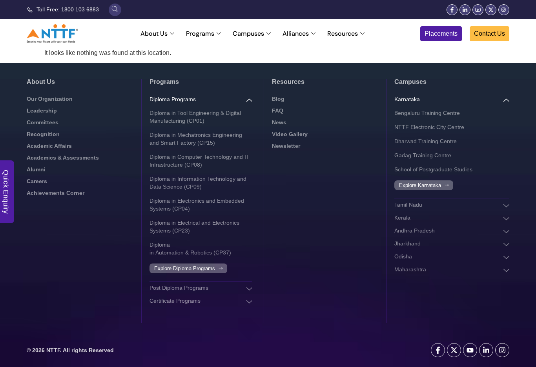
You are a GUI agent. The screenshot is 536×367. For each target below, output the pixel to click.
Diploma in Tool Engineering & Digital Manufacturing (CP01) (195, 117)
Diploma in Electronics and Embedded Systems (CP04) (196, 205)
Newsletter (286, 146)
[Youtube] (470, 350)
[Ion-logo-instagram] (503, 9)
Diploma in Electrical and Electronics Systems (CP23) (194, 227)
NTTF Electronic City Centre (429, 127)
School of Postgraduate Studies (433, 169)
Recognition (43, 134)
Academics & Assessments (63, 157)
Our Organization (50, 99)
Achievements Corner (55, 193)
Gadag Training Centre (422, 155)
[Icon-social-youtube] (477, 9)
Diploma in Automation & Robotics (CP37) (190, 249)
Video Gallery (290, 134)
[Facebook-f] (452, 9)
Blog (278, 99)
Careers (37, 181)
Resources (342, 33)
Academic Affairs (49, 146)
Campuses (248, 33)
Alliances (296, 33)
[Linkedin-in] (464, 9)
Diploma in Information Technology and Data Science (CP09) (197, 183)
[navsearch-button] (115, 10)
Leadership (42, 110)
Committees (42, 122)
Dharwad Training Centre (425, 141)
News (279, 122)
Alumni (36, 169)
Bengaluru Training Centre (427, 113)
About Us (154, 33)
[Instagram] (502, 350)
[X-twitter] (490, 9)
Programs (200, 33)
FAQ (277, 110)
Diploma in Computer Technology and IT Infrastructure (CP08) (199, 161)
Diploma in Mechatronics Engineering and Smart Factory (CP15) (195, 139)
